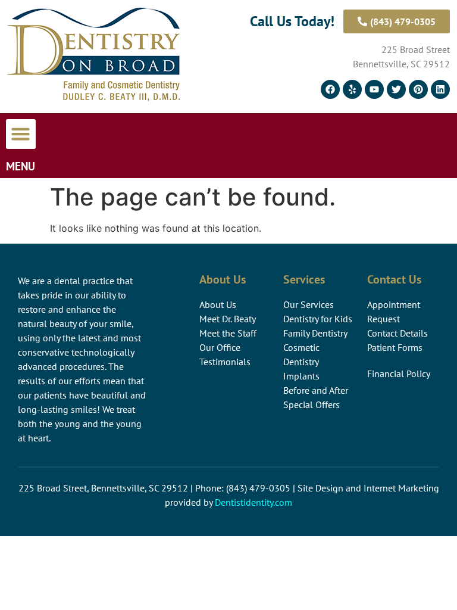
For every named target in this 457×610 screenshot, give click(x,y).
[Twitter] (396, 89)
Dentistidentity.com (253, 502)
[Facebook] (330, 89)
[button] (21, 134)
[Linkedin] (440, 89)
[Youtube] (374, 89)
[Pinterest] (418, 89)
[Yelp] (352, 89)
